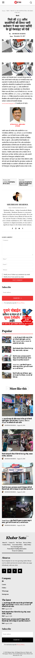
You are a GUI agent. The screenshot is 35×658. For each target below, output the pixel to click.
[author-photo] (3, 425)
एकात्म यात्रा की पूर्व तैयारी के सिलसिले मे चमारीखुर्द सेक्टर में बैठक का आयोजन (25, 183)
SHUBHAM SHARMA (19, 33)
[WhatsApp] (25, 57)
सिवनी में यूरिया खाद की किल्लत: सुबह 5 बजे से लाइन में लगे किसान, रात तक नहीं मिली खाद (22, 375)
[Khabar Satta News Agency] (18, 2)
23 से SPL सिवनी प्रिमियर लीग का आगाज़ (9, 182)
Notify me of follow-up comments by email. (17, 274)
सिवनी (8, 11)
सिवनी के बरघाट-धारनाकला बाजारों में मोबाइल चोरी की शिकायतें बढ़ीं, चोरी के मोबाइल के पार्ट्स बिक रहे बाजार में (22, 358)
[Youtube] (20, 571)
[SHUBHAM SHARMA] (17, 196)
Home (3, 11)
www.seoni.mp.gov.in (8, 103)
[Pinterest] (20, 57)
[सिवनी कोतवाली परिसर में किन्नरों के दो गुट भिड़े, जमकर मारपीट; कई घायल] (6, 349)
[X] (16, 57)
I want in (16, 298)
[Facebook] (12, 57)
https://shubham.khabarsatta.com (17, 207)
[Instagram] (16, 228)
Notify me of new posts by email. (14, 277)
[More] (30, 57)
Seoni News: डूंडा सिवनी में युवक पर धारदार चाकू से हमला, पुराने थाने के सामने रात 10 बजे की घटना (23, 366)
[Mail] (19, 228)
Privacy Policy (20, 303)
